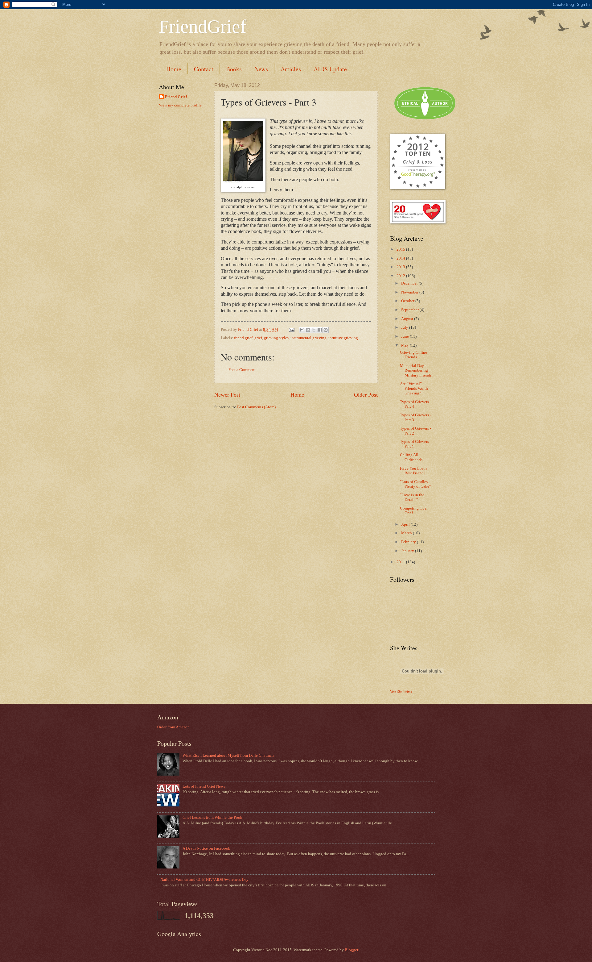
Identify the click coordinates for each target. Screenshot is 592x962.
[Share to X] (314, 330)
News (261, 69)
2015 (401, 249)
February (409, 542)
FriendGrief (202, 26)
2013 (401, 267)
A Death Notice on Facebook (206, 848)
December (410, 283)
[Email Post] (291, 329)
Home (173, 69)
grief (258, 338)
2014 (401, 258)
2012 (401, 276)
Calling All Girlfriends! (412, 457)
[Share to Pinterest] (326, 330)
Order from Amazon (173, 727)
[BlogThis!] (308, 330)
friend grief (243, 338)
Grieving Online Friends (413, 354)
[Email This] (302, 330)
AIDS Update (330, 69)
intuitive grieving (343, 338)
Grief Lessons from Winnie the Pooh (212, 817)
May (405, 345)
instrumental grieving (308, 338)
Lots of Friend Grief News (204, 786)
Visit (401, 691)
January (408, 551)
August (407, 319)
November (410, 292)
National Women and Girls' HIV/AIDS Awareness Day (204, 879)
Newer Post (227, 395)
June (405, 336)
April (406, 524)
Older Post (366, 395)
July (405, 327)
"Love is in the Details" (412, 497)
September (410, 310)
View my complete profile (180, 105)
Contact (203, 69)
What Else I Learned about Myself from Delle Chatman (228, 755)
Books (234, 69)
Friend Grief (176, 97)
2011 (401, 562)
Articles (291, 69)
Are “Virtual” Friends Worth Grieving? (414, 389)
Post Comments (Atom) (256, 407)
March (407, 533)
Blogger (351, 950)
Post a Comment (242, 370)
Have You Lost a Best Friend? (413, 470)
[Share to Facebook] (320, 330)
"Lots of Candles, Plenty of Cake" (415, 484)
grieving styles (276, 338)
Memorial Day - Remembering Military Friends (416, 370)
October (408, 301)
